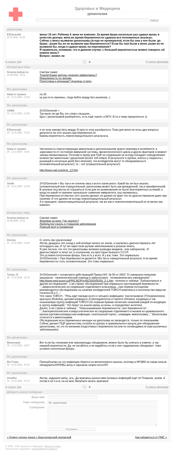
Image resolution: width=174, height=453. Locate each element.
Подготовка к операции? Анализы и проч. (66, 81)
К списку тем (13, 61)
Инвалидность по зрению (56, 78)
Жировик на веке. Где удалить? (59, 220)
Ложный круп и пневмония (56, 227)
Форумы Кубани (52, 446)
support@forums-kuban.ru (44, 449)
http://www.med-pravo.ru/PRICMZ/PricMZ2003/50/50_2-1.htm (76, 280)
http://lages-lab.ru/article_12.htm (59, 170)
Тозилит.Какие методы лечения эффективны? (68, 75)
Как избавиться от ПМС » (151, 437)
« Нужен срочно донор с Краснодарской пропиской (39, 437)
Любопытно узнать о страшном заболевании (68, 224)
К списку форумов (157, 61)
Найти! (154, 20)
